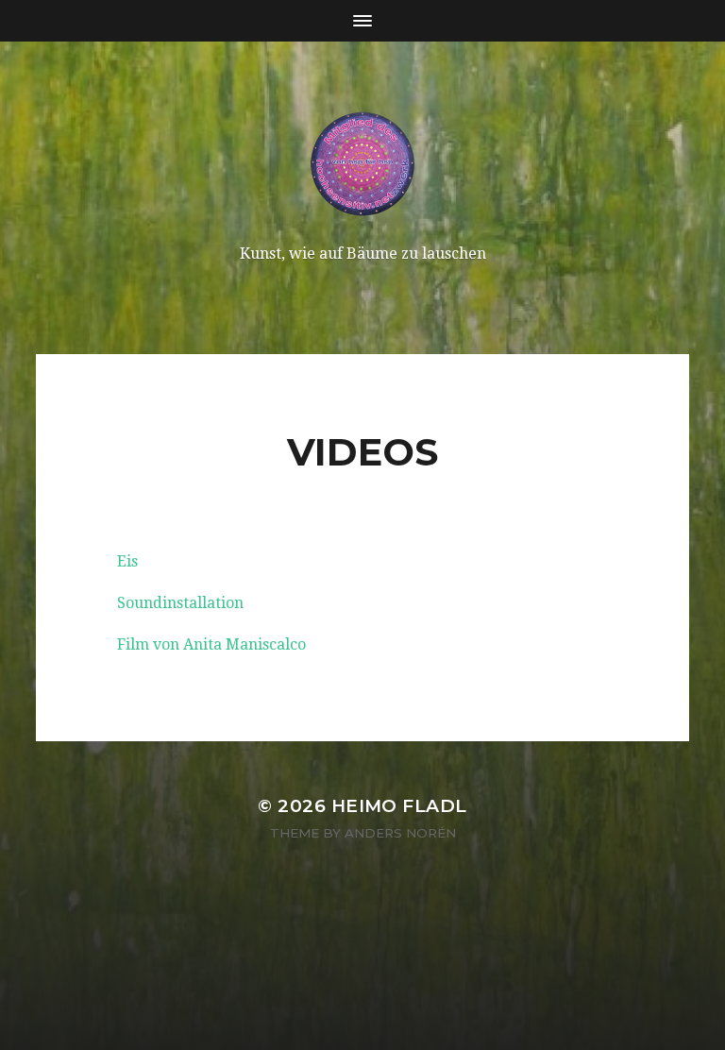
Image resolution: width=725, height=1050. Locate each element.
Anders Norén (400, 832)
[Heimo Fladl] (363, 163)
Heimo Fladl (399, 806)
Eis (127, 561)
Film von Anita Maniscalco (211, 644)
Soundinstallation (180, 603)
